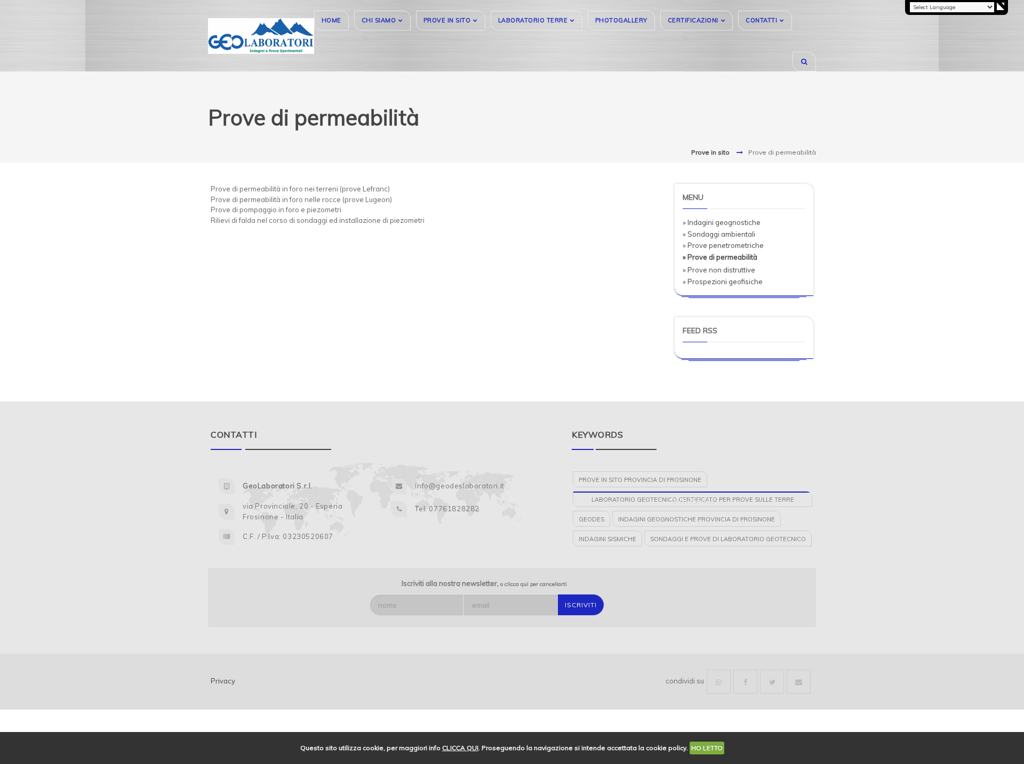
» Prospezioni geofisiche (723, 281)
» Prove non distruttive (719, 270)
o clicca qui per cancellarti (533, 584)
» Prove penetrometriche (723, 245)
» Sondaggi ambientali (719, 234)
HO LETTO (707, 748)
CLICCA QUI (460, 748)
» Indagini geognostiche (722, 222)
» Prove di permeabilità (720, 257)
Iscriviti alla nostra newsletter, (484, 583)
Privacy (223, 681)
